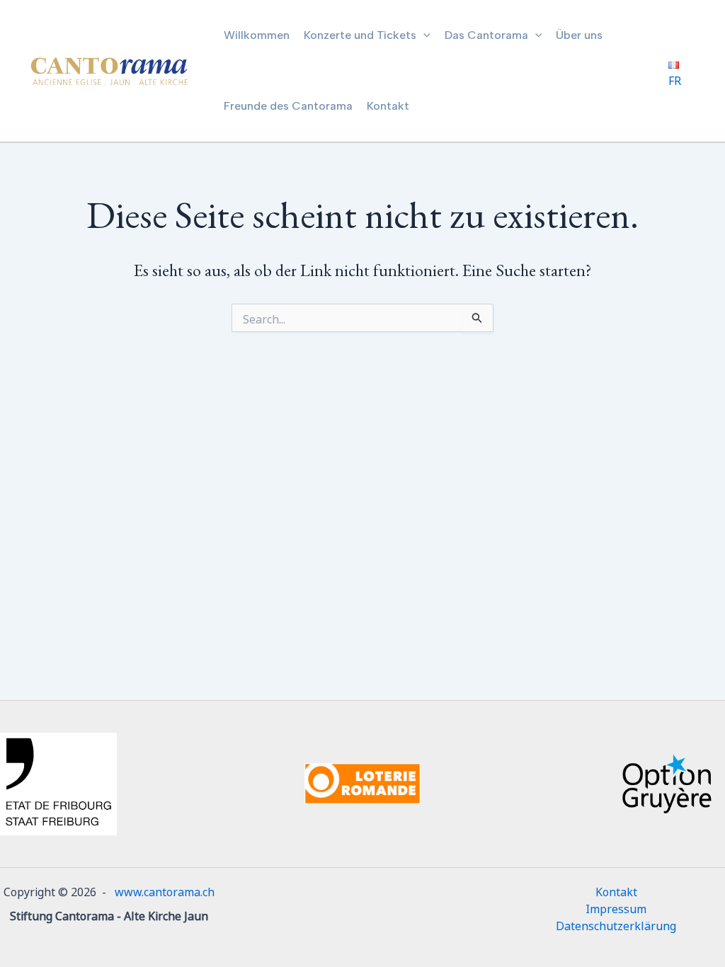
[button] (423, 35)
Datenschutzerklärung (616, 924)
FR (674, 79)
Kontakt (616, 890)
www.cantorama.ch (165, 890)
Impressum (616, 907)
